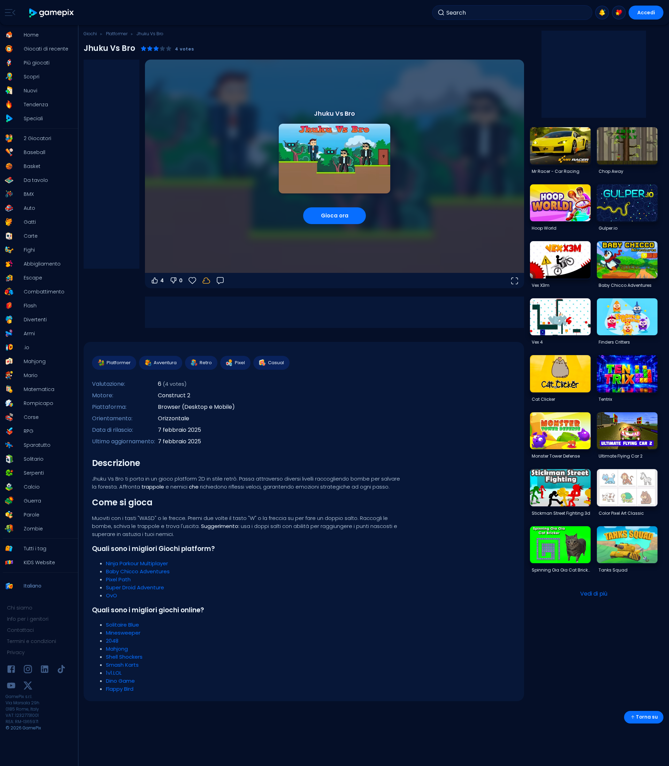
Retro (206, 362)
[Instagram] (27, 670)
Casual (276, 362)
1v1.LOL (114, 672)
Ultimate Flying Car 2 (621, 456)
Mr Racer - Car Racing (555, 171)
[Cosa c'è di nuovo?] (602, 13)
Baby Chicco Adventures (138, 571)
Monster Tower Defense (556, 456)
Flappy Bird (119, 688)
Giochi (90, 34)
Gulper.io (608, 228)
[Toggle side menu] (8, 12)
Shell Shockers (124, 656)
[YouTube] (11, 687)
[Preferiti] (619, 13)
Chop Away (611, 171)
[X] (27, 687)
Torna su (647, 717)
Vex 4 (537, 342)
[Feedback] (220, 280)
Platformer (117, 34)
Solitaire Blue (122, 624)
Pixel (240, 362)
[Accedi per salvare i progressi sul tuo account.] (206, 280)
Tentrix (605, 399)
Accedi (646, 12)
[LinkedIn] (44, 670)
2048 (112, 640)
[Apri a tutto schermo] (514, 280)
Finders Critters (614, 342)
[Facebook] (11, 670)
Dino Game (120, 680)
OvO (111, 595)
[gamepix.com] (51, 13)
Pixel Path (118, 579)
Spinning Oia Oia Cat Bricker (561, 570)
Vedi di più (593, 594)
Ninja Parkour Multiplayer (137, 563)
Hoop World (544, 228)
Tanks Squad (613, 570)
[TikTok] (61, 670)
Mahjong (117, 648)
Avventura (165, 362)
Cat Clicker (543, 399)
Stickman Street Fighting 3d (561, 513)
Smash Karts (122, 664)
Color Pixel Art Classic (621, 513)
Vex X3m (540, 285)
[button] (37, 35)
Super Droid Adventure (135, 587)
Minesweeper (123, 632)
